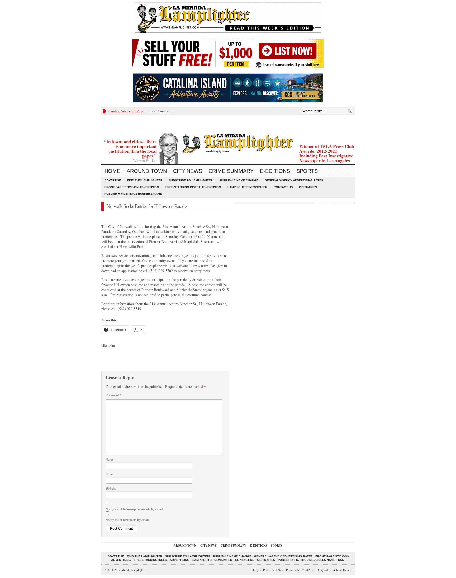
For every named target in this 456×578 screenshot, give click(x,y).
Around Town (147, 171)
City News (187, 171)
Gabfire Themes (342, 570)
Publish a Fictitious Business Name (133, 193)
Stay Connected (162, 111)
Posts (266, 570)
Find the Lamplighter (145, 180)
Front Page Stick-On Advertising (131, 187)
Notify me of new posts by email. (127, 520)
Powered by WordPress (300, 570)
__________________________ (228, 70)
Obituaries (308, 187)
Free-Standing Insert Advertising (193, 187)
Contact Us (283, 187)
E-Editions (275, 171)
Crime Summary (231, 171)
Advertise (112, 180)
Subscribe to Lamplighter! (191, 180)
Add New (277, 570)
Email (109, 474)
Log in (257, 570)
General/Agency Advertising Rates (294, 180)
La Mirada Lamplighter (130, 570)
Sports (307, 171)
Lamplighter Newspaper (247, 187)
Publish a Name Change (239, 180)
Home (112, 171)
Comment (113, 395)
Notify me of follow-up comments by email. (134, 509)
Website (111, 488)
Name (109, 459)
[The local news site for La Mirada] (228, 143)
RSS (341, 559)
